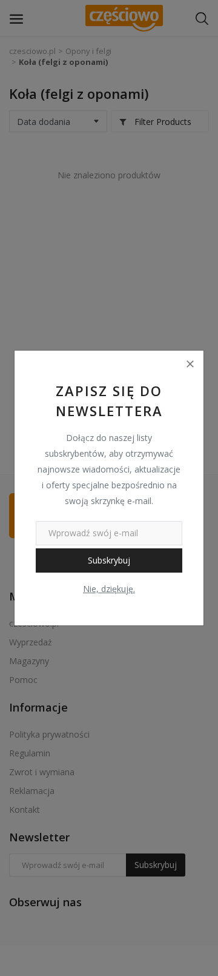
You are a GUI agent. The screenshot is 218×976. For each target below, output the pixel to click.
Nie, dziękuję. (109, 588)
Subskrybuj (109, 560)
